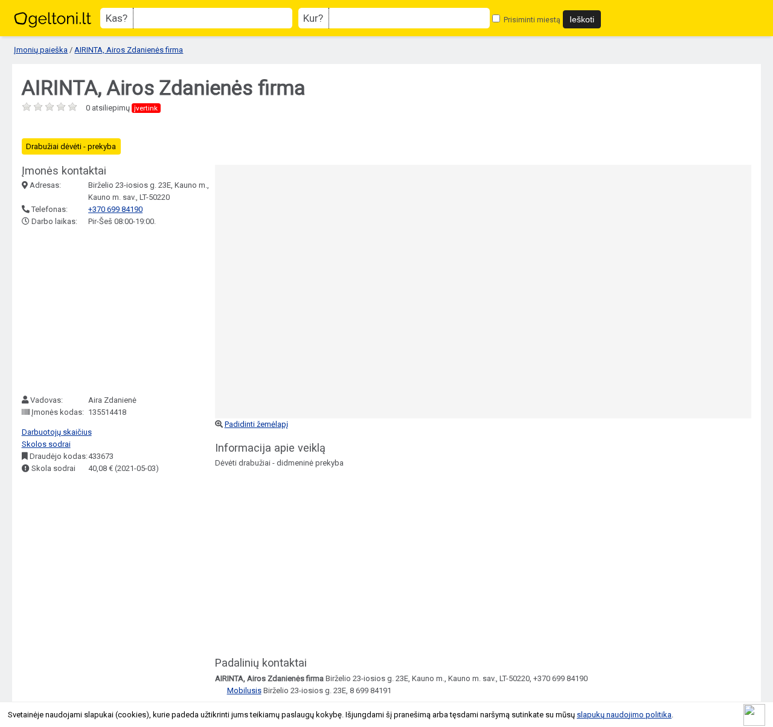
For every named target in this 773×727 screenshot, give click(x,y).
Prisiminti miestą (531, 19)
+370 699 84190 (115, 209)
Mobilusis (244, 690)
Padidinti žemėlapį (256, 424)
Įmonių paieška (41, 49)
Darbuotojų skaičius (57, 432)
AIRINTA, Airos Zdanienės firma (128, 49)
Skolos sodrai (46, 444)
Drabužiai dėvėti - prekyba (71, 146)
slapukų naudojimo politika (624, 714)
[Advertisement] (112, 310)
